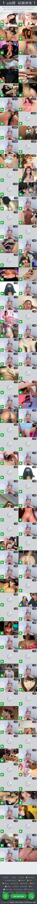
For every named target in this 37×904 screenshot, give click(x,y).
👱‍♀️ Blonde (5, 883)
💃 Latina (21, 877)
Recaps (21, 902)
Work (17, 902)
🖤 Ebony (13, 877)
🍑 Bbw (32, 883)
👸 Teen (29, 880)
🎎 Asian (5, 877)
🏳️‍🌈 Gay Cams (18, 889)
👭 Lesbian (23, 886)
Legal (34, 902)
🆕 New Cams (7, 889)
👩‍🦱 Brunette (14, 883)
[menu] (5, 896)
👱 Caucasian (30, 877)
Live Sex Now (18, 896)
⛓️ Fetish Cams (21, 892)
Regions (12, 902)
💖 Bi (30, 886)
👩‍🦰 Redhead (24, 883)
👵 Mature (21, 880)
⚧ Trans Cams (29, 889)
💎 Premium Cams (8, 892)
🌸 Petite (8, 886)
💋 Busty (15, 886)
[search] (31, 896)
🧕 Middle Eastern (11, 880)
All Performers (28, 902)
